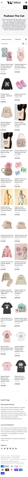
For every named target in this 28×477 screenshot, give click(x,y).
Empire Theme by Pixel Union (7, 463)
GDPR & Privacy (4, 459)
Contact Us (23, 459)
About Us (3, 456)
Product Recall (15, 457)
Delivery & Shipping (15, 456)
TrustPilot (4, 435)
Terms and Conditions (15, 459)
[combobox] (12, 7)
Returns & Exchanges (5, 457)
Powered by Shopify (19, 463)
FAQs (8, 456)
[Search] (25, 7)
